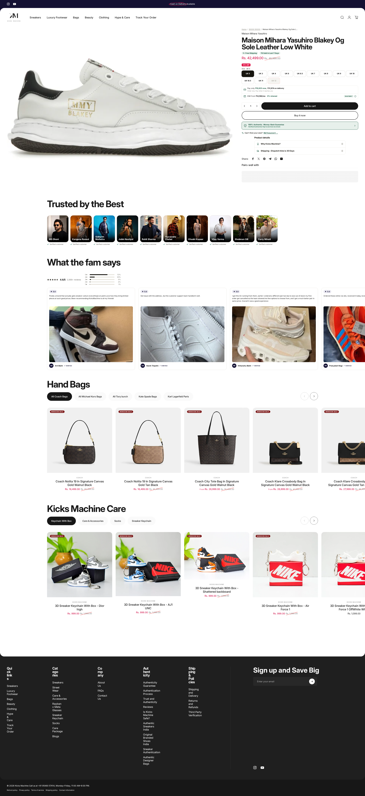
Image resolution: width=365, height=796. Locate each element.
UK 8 (326, 73)
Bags (10, 699)
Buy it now (300, 115)
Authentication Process (151, 692)
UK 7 (313, 73)
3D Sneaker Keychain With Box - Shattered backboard (216, 589)
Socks (56, 723)
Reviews (148, 706)
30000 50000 (254, 29)
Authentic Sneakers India (148, 726)
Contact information (66, 790)
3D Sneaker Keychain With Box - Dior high (79, 607)
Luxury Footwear (12, 692)
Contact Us (102, 697)
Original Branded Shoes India (148, 739)
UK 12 (273, 81)
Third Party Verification (195, 714)
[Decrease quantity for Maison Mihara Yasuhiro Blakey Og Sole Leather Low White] (244, 106)
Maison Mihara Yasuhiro (254, 33)
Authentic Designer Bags (148, 760)
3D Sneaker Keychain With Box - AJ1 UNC (148, 606)
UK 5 (248, 73)
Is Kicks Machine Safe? (148, 715)
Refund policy (12, 790)
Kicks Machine (79, 602)
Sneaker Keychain (57, 717)
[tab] (59, 396)
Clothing (12, 708)
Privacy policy (24, 790)
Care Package (57, 730)
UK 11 (261, 81)
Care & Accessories (59, 697)
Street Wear (55, 689)
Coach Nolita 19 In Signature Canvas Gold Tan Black (148, 483)
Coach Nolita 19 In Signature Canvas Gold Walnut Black (80, 483)
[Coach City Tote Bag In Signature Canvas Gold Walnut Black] (216, 440)
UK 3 (261, 73)
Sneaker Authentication (151, 751)
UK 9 (339, 73)
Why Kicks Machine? (271, 144)
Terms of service (37, 790)
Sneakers (12, 685)
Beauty (11, 703)
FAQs (101, 690)
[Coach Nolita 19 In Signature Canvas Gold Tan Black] (148, 440)
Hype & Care (10, 717)
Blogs (55, 736)
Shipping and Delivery (193, 692)
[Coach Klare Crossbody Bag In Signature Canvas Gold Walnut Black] (285, 440)
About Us (101, 684)
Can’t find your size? (261, 133)
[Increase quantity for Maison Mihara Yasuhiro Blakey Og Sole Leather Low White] (256, 106)
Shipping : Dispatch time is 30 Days (277, 151)
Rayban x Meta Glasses (56, 707)
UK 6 (287, 73)
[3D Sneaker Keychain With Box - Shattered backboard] (216, 556)
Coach (79, 478)
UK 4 (274, 73)
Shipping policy (51, 790)
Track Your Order (10, 728)
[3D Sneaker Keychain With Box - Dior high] (79, 564)
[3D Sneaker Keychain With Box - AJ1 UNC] (148, 564)
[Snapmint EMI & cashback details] (355, 96)
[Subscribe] (312, 681)
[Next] (314, 396)
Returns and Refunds (193, 704)
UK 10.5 (248, 81)
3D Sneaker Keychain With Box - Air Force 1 (285, 607)
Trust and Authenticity (150, 700)
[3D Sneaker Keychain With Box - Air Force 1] (285, 564)
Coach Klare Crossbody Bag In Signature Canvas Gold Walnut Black (285, 483)
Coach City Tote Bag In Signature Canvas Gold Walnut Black (217, 483)
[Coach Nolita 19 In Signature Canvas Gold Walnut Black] (79, 440)
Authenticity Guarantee (150, 684)
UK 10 (352, 73)
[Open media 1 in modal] (120, 107)
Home (244, 29)
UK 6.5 (300, 73)
